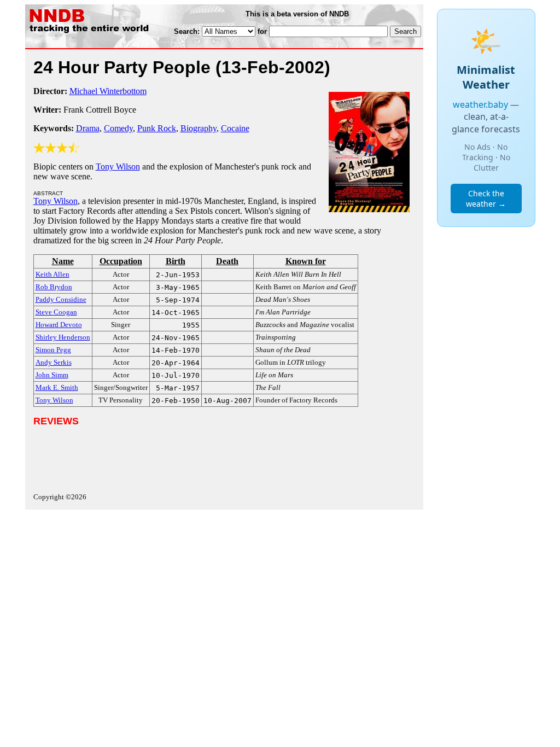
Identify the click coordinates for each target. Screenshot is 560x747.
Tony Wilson (118, 166)
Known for (305, 261)
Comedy (118, 128)
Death (227, 261)
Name (63, 261)
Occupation (121, 261)
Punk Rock (156, 128)
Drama (88, 128)
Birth (175, 261)
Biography (198, 128)
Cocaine (235, 128)
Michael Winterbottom (108, 91)
